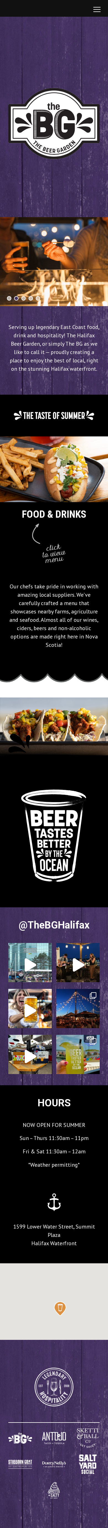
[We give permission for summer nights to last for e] (78, 1011)
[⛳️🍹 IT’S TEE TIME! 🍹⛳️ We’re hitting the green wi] (78, 1057)
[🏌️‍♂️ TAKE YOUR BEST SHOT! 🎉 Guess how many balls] (30, 1057)
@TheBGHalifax (54, 925)
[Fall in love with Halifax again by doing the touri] (30, 965)
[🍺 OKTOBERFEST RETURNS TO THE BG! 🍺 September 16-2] (30, 1011)
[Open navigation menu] (97, 9)
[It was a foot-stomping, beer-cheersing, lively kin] (78, 965)
